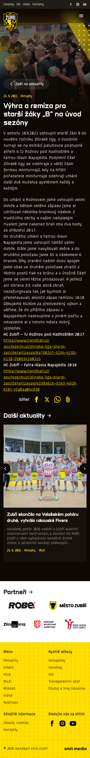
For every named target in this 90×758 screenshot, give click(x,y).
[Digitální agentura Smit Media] (75, 748)
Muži (7, 681)
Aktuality (26, 96)
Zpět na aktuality (30, 84)
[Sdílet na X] (46, 399)
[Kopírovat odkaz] (67, 399)
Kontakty (38, 4)
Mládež (9, 688)
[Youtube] (85, 4)
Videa (26, 4)
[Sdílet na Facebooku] (36, 399)
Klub (7, 674)
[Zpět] (5, 468)
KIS (18, 4)
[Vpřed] (85, 468)
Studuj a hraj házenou (66, 688)
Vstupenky (57, 660)
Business (10, 702)
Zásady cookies (16, 723)
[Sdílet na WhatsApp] (57, 399)
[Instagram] (78, 4)
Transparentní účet (64, 681)
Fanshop (8, 4)
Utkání (8, 667)
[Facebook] (71, 4)
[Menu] (81, 15)
